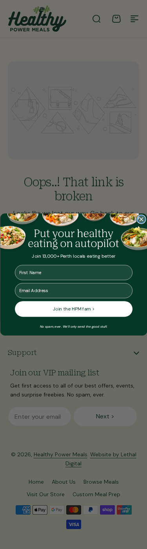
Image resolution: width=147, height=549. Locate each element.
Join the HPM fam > (73, 309)
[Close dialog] (141, 219)
